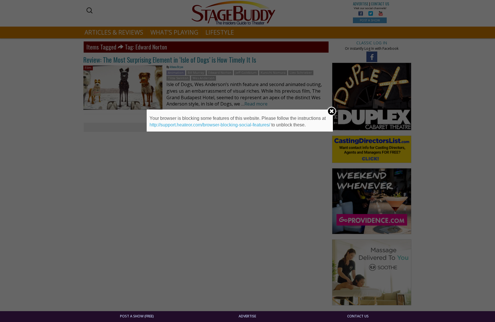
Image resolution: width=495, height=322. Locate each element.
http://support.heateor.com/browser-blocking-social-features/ (210, 124)
